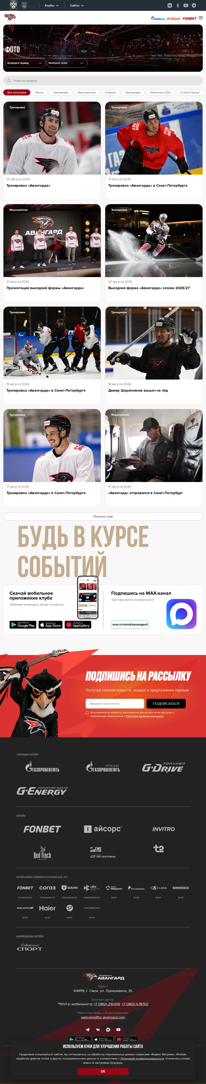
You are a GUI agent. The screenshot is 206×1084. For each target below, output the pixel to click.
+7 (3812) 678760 (135, 1004)
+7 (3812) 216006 (106, 1004)
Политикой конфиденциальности (145, 716)
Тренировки (60, 92)
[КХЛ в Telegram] (194, 5)
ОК (103, 1071)
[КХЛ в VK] (170, 5)
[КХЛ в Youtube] (186, 5)
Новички (110, 92)
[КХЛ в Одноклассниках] (178, 5)
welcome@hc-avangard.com (103, 1017)
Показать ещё (103, 516)
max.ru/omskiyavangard (130, 624)
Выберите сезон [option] (58, 63)
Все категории (16, 92)
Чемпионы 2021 (160, 92)
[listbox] (67, 63)
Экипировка (133, 92)
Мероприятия (87, 92)
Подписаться (166, 703)
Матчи (39, 92)
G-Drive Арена (189, 92)
